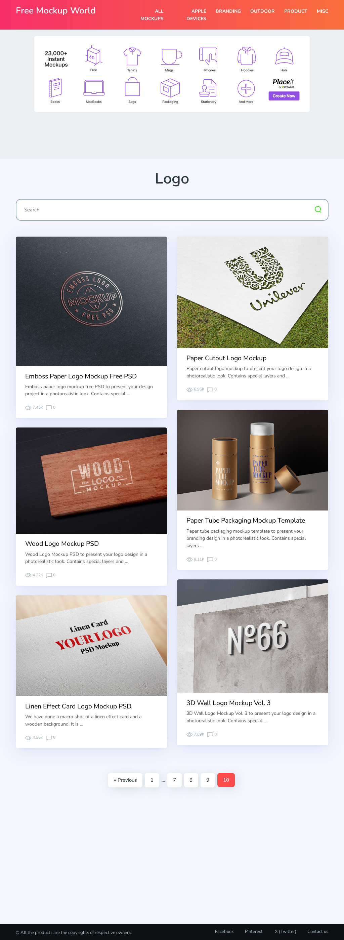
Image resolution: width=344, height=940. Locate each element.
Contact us (317, 932)
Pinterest (254, 932)
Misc (322, 11)
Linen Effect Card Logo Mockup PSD (78, 706)
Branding (228, 11)
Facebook (224, 932)
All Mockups (151, 15)
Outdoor (262, 11)
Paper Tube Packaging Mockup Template (245, 520)
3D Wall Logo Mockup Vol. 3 (228, 702)
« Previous (125, 780)
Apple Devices (196, 15)
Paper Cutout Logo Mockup (226, 358)
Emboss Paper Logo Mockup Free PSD (81, 376)
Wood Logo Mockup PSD (62, 543)
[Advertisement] (172, 135)
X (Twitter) (285, 932)
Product (295, 11)
